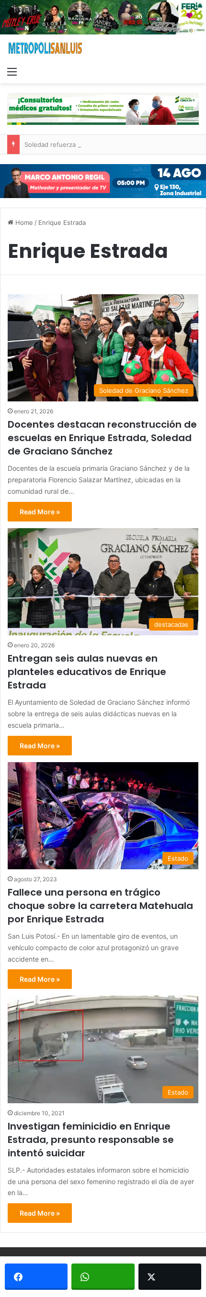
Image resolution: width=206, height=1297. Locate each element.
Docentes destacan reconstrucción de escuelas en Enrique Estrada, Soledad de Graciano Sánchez (102, 438)
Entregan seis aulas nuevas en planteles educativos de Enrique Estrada (87, 672)
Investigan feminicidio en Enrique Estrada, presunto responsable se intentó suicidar (91, 1140)
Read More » (40, 512)
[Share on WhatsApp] (102, 1277)
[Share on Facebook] (36, 1277)
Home (23, 222)
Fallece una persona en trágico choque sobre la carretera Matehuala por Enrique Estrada (100, 906)
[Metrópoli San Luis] (45, 48)
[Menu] (12, 71)
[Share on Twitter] (169, 1277)
